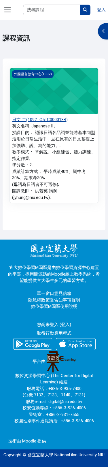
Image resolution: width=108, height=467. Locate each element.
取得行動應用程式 (54, 333)
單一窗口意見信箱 (54, 293)
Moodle (29, 441)
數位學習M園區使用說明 (54, 306)
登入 (101, 9)
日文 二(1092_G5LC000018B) (40, 119)
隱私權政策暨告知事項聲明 (54, 300)
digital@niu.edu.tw (65, 401)
